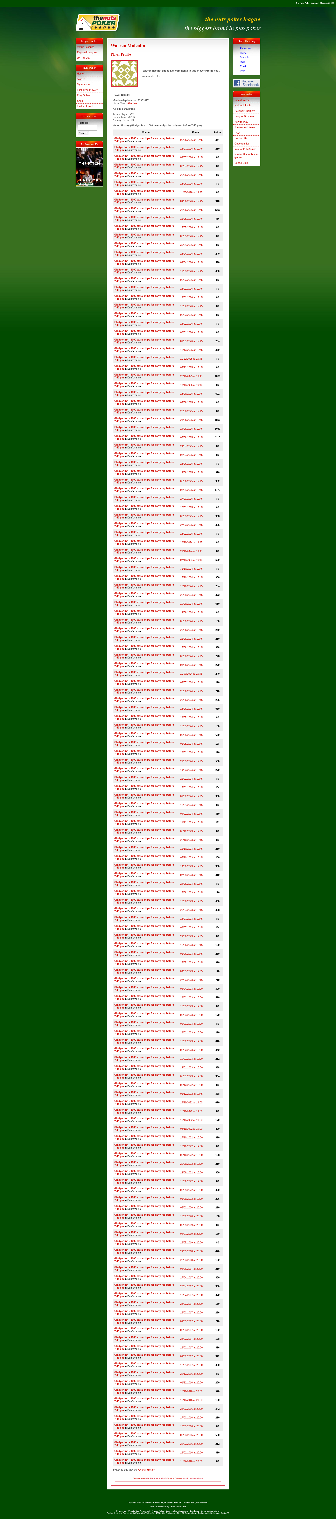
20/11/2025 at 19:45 (191, 376)
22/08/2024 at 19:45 (191, 638)
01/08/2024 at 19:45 (191, 665)
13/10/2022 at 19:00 (191, 1146)
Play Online (83, 95)
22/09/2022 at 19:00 (191, 1172)
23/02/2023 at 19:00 (191, 1032)
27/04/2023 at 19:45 (191, 980)
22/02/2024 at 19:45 (191, 778)
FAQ (237, 132)
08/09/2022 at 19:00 (191, 1190)
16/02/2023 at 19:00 (191, 1041)
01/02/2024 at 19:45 (191, 796)
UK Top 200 (83, 57)
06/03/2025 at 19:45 (191, 516)
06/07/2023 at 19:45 (191, 927)
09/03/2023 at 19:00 (191, 1015)
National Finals (242, 105)
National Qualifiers (244, 110)
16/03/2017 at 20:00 (191, 1312)
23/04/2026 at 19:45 (191, 253)
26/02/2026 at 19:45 (191, 288)
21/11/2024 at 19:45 (191, 551)
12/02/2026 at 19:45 (191, 306)
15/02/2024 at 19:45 (191, 787)
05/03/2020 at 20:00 (191, 1207)
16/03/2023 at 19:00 (191, 1006)
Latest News (241, 100)
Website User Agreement (139, 1511)
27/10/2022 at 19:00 (191, 1137)
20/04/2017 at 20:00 (191, 1286)
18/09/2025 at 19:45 (191, 393)
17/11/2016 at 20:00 (191, 1391)
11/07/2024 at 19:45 (191, 673)
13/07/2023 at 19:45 (191, 918)
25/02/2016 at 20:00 (191, 1443)
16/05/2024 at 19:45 (191, 726)
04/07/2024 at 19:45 (191, 682)
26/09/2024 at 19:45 (191, 595)
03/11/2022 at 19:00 (191, 1128)
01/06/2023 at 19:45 (191, 953)
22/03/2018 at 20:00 (191, 1260)
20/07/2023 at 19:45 (191, 910)
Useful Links (241, 162)
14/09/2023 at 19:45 (191, 866)
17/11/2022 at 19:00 (191, 1111)
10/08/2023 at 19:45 (191, 901)
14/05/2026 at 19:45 (191, 227)
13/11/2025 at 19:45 (191, 384)
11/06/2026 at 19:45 (191, 192)
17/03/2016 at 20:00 (191, 1417)
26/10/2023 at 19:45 (191, 840)
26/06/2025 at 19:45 (191, 463)
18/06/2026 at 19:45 (191, 183)
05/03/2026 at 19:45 (191, 279)
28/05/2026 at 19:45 (191, 209)
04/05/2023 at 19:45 (191, 971)
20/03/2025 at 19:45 (191, 507)
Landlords (194, 1511)
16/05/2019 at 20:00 (191, 1242)
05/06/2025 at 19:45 (191, 481)
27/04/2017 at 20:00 (191, 1277)
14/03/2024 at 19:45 (191, 770)
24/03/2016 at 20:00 (191, 1408)
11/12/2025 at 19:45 (191, 358)
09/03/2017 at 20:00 (191, 1321)
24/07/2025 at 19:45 (191, 446)
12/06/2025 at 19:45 (191, 472)
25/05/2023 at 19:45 (191, 962)
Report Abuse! (139, 1478)
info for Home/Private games (246, 156)
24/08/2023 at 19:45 (191, 883)
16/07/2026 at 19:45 (191, 148)
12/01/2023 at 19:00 (191, 1067)
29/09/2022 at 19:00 (191, 1163)
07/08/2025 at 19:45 (191, 437)
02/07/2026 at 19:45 (191, 166)
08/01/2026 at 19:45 (191, 332)
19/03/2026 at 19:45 (191, 271)
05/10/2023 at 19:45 (191, 857)
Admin (217, 1511)
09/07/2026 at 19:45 (191, 157)
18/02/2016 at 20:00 (191, 1452)
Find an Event (85, 106)
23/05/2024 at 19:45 (191, 717)
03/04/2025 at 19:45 (191, 490)
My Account (83, 84)
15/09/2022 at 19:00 (191, 1181)
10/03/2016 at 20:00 (191, 1426)
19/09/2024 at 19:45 (191, 603)
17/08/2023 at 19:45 (191, 892)
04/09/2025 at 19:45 (191, 402)
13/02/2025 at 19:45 (191, 533)
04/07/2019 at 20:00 (191, 1233)
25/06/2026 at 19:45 (191, 174)
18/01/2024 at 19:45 (191, 805)
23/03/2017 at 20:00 (191, 1303)
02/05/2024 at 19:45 (191, 743)
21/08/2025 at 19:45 (191, 419)
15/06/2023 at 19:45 (191, 945)
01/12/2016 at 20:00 (191, 1382)
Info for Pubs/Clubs (245, 149)
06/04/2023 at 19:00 (191, 988)
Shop (80, 100)
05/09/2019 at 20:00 (191, 1225)
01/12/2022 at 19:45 (191, 1093)
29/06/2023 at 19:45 (191, 936)
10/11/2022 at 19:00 (191, 1120)
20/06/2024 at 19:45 (191, 700)
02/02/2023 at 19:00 (191, 1050)
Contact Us (240, 138)
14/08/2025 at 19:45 (191, 428)
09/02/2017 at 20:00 (191, 1356)
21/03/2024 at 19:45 (191, 761)
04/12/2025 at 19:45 (191, 367)
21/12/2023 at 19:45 (191, 822)
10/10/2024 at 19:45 (191, 586)
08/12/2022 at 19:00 (191, 1085)
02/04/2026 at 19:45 (191, 262)
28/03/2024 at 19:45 (191, 752)
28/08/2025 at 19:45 (191, 411)
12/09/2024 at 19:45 (191, 612)
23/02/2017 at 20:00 (191, 1338)
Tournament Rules (244, 127)
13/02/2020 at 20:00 (191, 1216)
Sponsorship (171, 1511)
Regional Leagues (87, 52)
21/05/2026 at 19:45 (191, 218)
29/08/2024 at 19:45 (191, 630)
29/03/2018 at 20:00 (191, 1251)
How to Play (241, 121)
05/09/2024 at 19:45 (191, 621)
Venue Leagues (85, 47)
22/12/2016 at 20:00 (191, 1373)
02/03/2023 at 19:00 (191, 1023)
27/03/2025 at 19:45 (191, 498)
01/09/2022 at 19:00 (191, 1198)
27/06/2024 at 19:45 (191, 691)
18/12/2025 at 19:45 (191, 349)
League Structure (244, 116)
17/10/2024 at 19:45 (191, 577)
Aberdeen (132, 103)
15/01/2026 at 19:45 (191, 323)
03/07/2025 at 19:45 (191, 455)
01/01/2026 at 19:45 (191, 341)
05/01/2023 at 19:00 (191, 1076)
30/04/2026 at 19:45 (191, 244)
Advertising (183, 1511)
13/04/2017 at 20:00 (191, 1295)
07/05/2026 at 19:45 (191, 236)
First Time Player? (87, 89)
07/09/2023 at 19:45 (191, 875)
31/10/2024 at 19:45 (191, 568)
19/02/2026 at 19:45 (191, 297)
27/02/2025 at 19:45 (191, 525)
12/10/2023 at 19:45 (191, 848)
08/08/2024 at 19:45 (191, 656)
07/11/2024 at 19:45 (191, 560)
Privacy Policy (158, 1511)
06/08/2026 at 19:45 (191, 139)
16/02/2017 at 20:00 (191, 1347)
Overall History (146, 1469)
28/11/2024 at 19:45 (191, 542)
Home (80, 73)
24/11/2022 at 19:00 (191, 1102)
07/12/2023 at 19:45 (191, 831)
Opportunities (241, 143)
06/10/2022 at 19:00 (191, 1155)
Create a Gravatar (174, 1478)
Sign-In (81, 79)
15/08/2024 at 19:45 (191, 647)
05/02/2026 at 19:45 (191, 314)
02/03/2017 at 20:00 (191, 1330)
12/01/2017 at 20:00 (191, 1365)
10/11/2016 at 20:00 (191, 1400)
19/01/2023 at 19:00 (191, 1058)
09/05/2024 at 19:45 (191, 735)
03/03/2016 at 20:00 (191, 1435)
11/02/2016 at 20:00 (191, 1461)
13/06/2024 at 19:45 (191, 708)
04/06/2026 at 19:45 (191, 201)
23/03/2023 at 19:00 (191, 997)
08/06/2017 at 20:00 (191, 1268)
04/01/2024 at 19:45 (191, 813)
